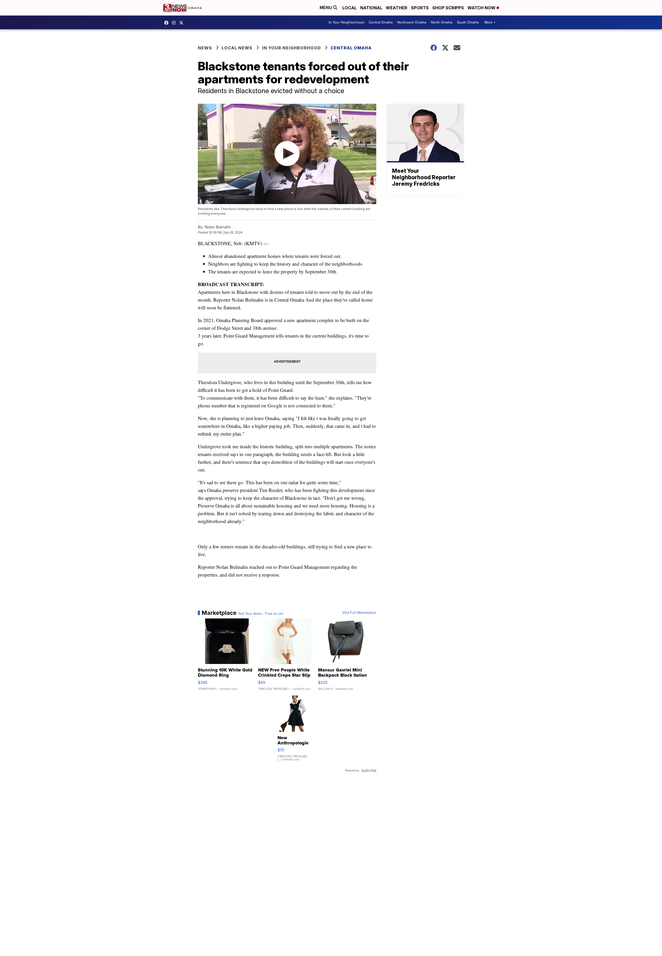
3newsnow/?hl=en (175, 23)
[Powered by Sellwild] (368, 770)
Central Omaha (381, 22)
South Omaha (468, 22)
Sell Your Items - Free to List (260, 614)
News (205, 47)
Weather (396, 7)
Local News (237, 47)
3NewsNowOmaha (182, 23)
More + (489, 22)
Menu (326, 7)
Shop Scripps (448, 7)
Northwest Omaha (411, 22)
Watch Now (482, 7)
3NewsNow (167, 23)
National (371, 7)
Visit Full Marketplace (359, 613)
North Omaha (441, 22)
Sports (420, 7)
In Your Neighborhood (346, 22)
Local (349, 7)
